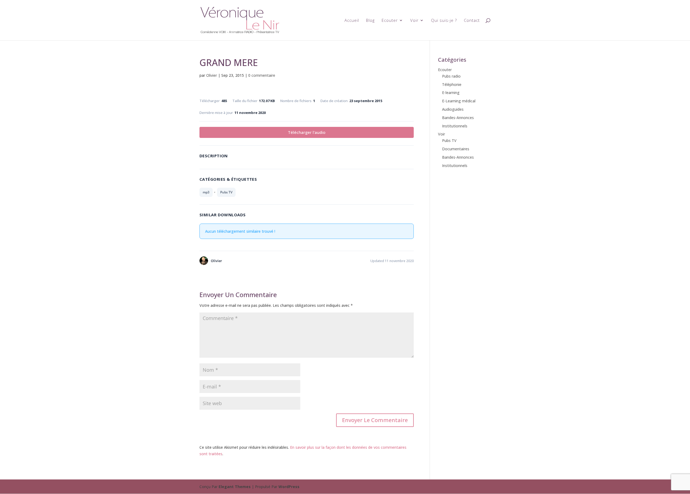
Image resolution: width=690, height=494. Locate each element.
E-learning (451, 92)
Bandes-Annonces (458, 117)
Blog (370, 20)
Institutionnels (454, 125)
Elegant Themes (235, 486)
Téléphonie (451, 84)
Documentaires (455, 148)
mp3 (206, 192)
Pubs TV (226, 192)
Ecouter (390, 20)
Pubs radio (451, 76)
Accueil (351, 20)
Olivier (211, 75)
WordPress (288, 486)
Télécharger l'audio (306, 132)
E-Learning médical (458, 100)
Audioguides (453, 109)
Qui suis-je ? (444, 20)
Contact (472, 20)
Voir (414, 20)
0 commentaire (261, 75)
